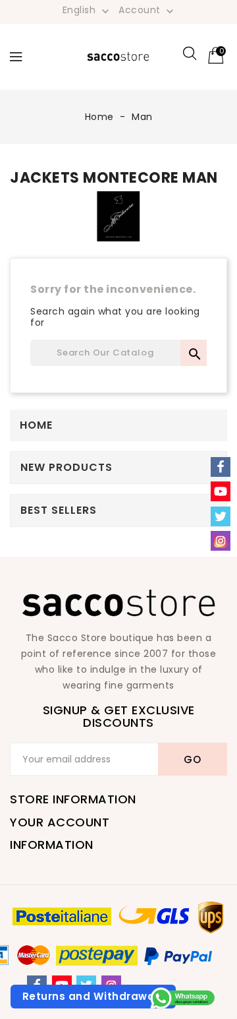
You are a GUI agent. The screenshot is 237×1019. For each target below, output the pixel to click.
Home (36, 425)
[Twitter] (220, 516)
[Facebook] (220, 467)
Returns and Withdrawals (93, 996)
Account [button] (147, 10)
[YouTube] (220, 491)
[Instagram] (220, 541)
